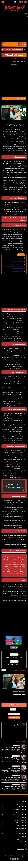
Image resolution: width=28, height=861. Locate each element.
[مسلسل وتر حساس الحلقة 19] (24, 777)
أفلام (23, 801)
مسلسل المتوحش (20, 812)
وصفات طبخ (21, 842)
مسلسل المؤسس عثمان (19, 809)
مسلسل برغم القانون (19, 817)
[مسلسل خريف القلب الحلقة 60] (24, 786)
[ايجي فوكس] (14, 8)
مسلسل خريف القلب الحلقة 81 (12, 747)
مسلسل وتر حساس (20, 834)
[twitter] (15, 2)
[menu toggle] (25, 2)
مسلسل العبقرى (20, 804)
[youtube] (20, 2)
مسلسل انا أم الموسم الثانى (9, 61)
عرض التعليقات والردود (13, 717)
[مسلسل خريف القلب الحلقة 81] (24, 747)
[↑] (14, 853)
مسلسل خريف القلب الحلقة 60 (12, 786)
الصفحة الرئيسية (20, 61)
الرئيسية (21, 44)
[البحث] (2, 2)
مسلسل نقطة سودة (19, 831)
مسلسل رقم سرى (20, 825)
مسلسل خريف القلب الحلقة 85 (12, 758)
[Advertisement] (14, 27)
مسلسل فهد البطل (20, 828)
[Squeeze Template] (23, 856)
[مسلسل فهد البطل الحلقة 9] (24, 768)
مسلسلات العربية (20, 836)
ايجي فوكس (6, 856)
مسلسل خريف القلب (19, 823)
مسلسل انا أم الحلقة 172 (17, 271)
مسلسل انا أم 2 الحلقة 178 (17, 258)
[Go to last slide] (5, 670)
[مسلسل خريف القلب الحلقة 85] (24, 757)
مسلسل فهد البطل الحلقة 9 (13, 768)
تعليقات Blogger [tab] (14, 704)
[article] (14, 655)
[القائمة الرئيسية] (3, 44)
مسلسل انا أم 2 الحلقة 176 (17, 261)
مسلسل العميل (20, 807)
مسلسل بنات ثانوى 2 (19, 820)
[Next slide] (2, 670)
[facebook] (22, 2)
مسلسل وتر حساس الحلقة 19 (12, 777)
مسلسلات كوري (20, 839)
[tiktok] (18, 2)
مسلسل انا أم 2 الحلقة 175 (17, 265)
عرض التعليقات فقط (13, 714)
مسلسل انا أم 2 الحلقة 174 (17, 268)
